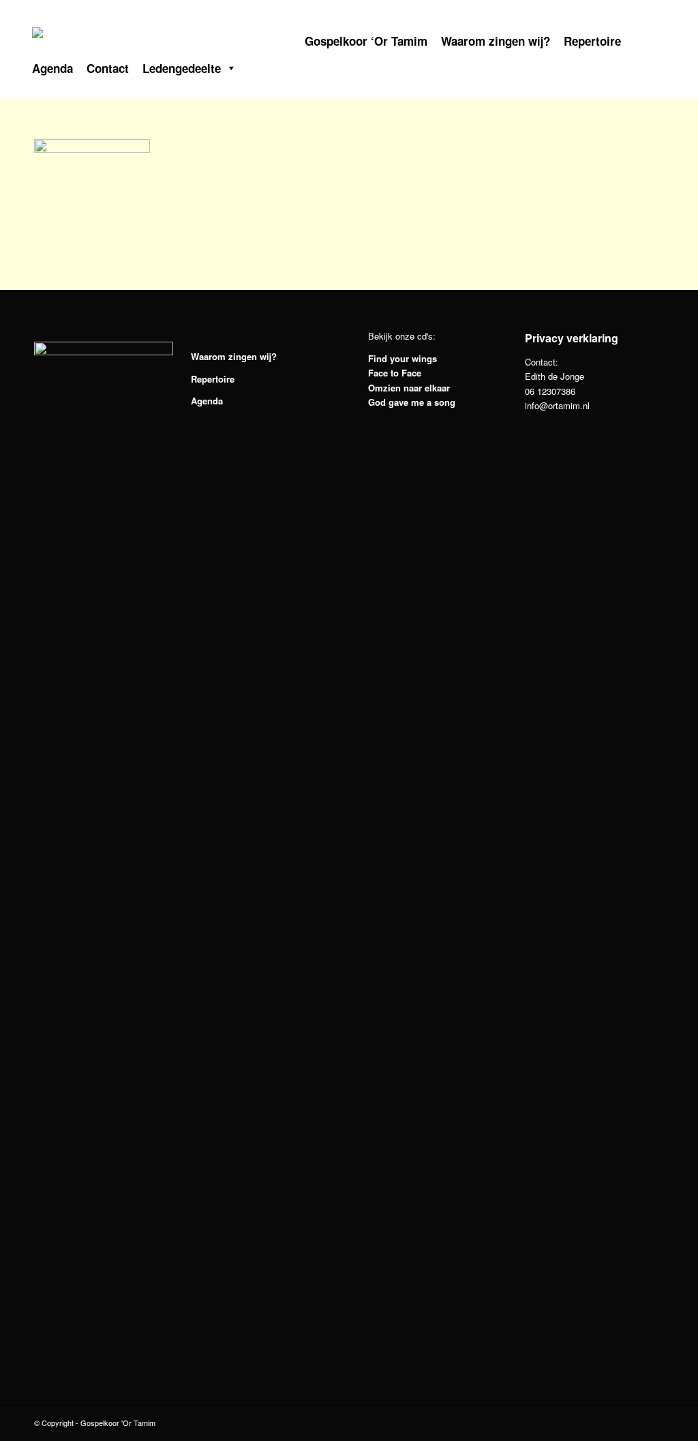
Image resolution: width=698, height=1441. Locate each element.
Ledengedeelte (181, 67)
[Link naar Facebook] (575, 13)
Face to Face (394, 372)
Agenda (52, 67)
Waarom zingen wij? (495, 40)
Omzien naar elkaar (409, 387)
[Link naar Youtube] (643, 13)
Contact (108, 67)
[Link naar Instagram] (609, 13)
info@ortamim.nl (557, 405)
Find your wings (402, 358)
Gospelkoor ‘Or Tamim (366, 40)
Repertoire (592, 40)
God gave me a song (411, 402)
